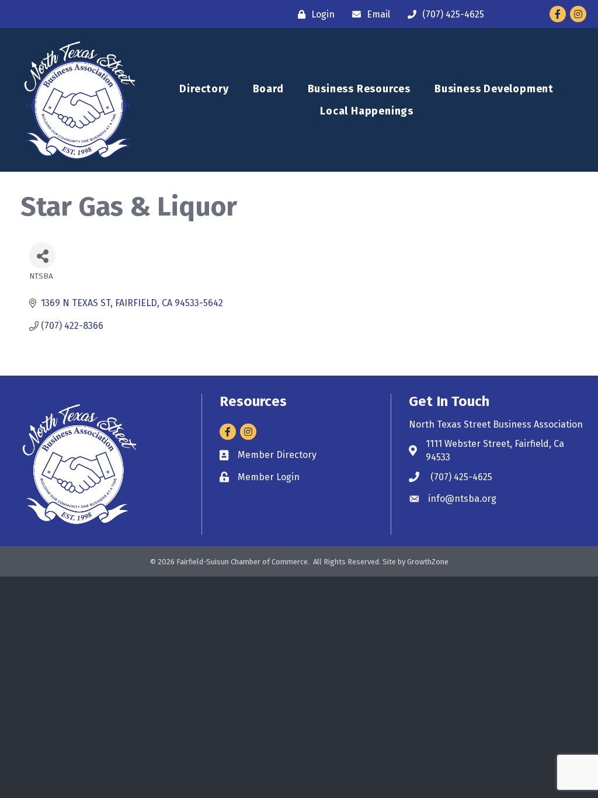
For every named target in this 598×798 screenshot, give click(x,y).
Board (268, 88)
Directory (203, 88)
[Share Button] (42, 255)
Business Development (494, 88)
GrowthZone (427, 561)
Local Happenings (366, 111)
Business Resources (359, 88)
